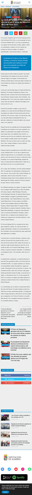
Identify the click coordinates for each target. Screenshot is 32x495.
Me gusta (27, 375)
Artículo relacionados (8, 324)
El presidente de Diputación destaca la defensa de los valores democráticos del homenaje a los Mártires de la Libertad (21, 346)
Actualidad (8, 17)
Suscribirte (26, 382)
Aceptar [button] (5, 492)
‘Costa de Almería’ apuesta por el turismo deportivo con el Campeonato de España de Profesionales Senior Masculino (8, 313)
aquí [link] (13, 489)
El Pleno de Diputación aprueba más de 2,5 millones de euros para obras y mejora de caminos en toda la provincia (21, 333)
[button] (29, 2)
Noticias (3, 17)
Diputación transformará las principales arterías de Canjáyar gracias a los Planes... (20, 442)
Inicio (2, 6)
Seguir (28, 379)
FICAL (18, 17)
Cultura (14, 17)
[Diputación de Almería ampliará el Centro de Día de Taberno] (5, 426)
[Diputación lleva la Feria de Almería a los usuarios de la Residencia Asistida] (5, 435)
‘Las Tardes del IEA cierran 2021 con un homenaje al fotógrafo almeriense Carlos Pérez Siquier (24, 312)
